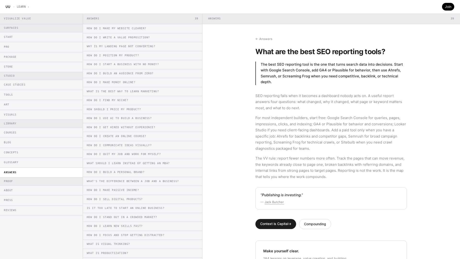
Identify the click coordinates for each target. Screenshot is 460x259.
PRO (6, 46)
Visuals (10, 114)
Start (8, 37)
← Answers (263, 39)
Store (8, 66)
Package (10, 56)
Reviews (10, 210)
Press (8, 200)
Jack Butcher (274, 202)
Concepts (11, 152)
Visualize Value (17, 18)
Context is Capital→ (275, 224)
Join (448, 7)
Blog (7, 142)
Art (6, 104)
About (8, 190)
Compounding (315, 224)
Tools (8, 94)
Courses (10, 132)
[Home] (8, 7)
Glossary (11, 162)
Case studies (15, 84)
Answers (10, 172)
